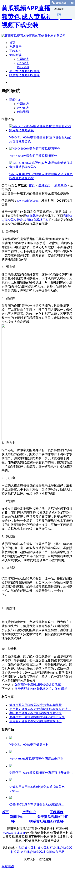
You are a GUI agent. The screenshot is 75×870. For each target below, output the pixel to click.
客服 (59, 14)
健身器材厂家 (47, 848)
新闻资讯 (23, 112)
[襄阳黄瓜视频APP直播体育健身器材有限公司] (34, 35)
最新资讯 (23, 67)
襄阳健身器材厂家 (36, 220)
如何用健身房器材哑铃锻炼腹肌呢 (37, 684)
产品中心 (29, 812)
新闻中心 (15, 99)
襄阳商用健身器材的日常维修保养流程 (35, 713)
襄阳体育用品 (55, 852)
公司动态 (23, 59)
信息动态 (44, 185)
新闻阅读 (15, 55)
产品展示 (15, 46)
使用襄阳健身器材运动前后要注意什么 (35, 721)
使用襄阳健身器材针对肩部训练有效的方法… (40, 709)
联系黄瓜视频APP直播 (24, 75)
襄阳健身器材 (27, 848)
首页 (12, 42)
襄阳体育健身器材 (33, 852)
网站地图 (8, 866)
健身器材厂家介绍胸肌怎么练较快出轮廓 (37, 717)
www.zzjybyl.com (28, 200)
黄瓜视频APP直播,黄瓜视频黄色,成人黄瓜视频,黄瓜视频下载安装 (37, 17)
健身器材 (32, 215)
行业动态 (23, 63)
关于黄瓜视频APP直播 (24, 71)
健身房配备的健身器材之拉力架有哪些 (40, 688)
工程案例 (15, 51)
